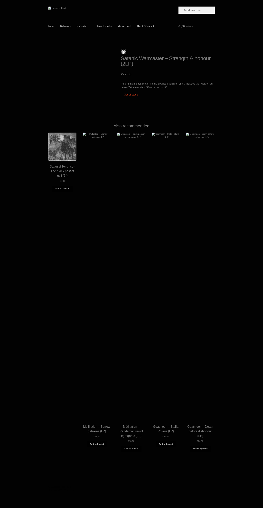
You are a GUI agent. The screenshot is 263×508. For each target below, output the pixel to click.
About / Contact (145, 26)
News (51, 26)
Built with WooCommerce (62, 490)
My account (124, 26)
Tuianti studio (104, 26)
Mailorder (81, 26)
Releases (65, 26)
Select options (200, 448)
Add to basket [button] (62, 188)
